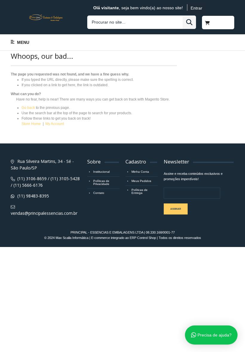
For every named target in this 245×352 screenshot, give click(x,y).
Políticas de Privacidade (101, 182)
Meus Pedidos (141, 181)
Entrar (196, 8)
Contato (98, 192)
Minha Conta (140, 171)
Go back (28, 108)
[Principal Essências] (46, 16)
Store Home (31, 124)
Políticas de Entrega (139, 191)
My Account (54, 124)
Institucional (101, 171)
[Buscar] (189, 22)
